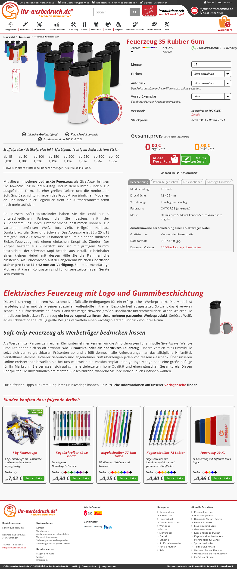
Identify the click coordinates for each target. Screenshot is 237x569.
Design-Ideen (10, 29)
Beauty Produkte (202, 522)
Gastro (84, 29)
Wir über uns (42, 530)
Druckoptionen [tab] (192, 182)
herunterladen (189, 172)
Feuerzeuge (24, 37)
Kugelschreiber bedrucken (208, 536)
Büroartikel (25, 29)
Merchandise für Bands (206, 539)
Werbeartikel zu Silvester (207, 550)
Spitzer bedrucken (203, 543)
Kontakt (40, 527)
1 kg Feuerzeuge (24, 452)
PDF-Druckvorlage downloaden (181, 247)
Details (195, 115)
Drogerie (119, 29)
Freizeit (108, 29)
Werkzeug (73, 29)
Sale (167, 29)
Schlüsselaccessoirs (135, 29)
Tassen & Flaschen (56, 29)
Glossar (40, 556)
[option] (16, 52)
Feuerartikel (39, 29)
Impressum (225, 2)
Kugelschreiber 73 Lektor (166, 452)
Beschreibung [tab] (139, 182)
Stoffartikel (96, 29)
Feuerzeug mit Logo (204, 525)
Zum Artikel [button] (33, 478)
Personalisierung (203, 512)
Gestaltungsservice (204, 515)
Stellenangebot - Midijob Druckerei (53, 543)
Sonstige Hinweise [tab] (219, 182)
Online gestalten (199, 159)
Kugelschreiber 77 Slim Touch (118, 454)
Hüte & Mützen (154, 29)
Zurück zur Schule (203, 557)
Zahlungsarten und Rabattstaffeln (52, 533)
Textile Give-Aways (204, 546)
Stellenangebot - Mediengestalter (52, 540)
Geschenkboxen (202, 529)
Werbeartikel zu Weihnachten (210, 553)
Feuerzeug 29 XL (212, 452)
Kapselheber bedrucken (206, 532)
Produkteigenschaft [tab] (165, 182)
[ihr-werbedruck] (37, 11)
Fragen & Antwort (45, 553)
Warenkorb (225, 25)
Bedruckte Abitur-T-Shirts (207, 518)
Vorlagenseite (175, 385)
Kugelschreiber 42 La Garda (72, 454)
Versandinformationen (47, 537)
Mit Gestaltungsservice (75, 2)
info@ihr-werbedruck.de (216, 9)
